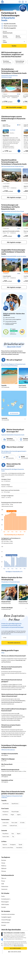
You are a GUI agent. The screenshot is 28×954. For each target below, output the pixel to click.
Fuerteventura (5, 686)
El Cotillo (22, 822)
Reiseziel (5, 31)
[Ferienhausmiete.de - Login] (23, 2)
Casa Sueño (17, 702)
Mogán (12, 814)
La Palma (13, 686)
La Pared (5, 825)
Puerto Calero (6, 836)
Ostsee (3, 863)
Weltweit (3, 868)
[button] (26, 2)
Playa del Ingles (15, 811)
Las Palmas (5, 814)
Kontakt (3, 907)
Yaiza (12, 833)
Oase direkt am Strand (6, 702)
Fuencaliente (19, 847)
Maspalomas (5, 811)
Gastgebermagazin (6, 917)
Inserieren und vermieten (8, 914)
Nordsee (3, 860)
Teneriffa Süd (19, 660)
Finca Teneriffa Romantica (19, 700)
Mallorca (3, 865)
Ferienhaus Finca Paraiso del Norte (10, 96)
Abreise (18, 36)
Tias (13, 836)
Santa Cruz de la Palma (8, 847)
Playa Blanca (5, 833)
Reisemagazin (5, 901)
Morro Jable (14, 822)
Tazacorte (5, 844)
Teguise (18, 833)
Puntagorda (13, 844)
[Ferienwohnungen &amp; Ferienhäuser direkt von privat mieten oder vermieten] (2, 2)
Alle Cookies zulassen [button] (15, 948)
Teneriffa (3, 720)
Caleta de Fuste (13, 825)
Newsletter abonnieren (14, 642)
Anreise (5, 36)
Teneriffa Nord (7, 662)
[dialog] (15, 942)
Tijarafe (20, 844)
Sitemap (3, 871)
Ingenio (19, 814)
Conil (24, 660)
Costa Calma (5, 822)
